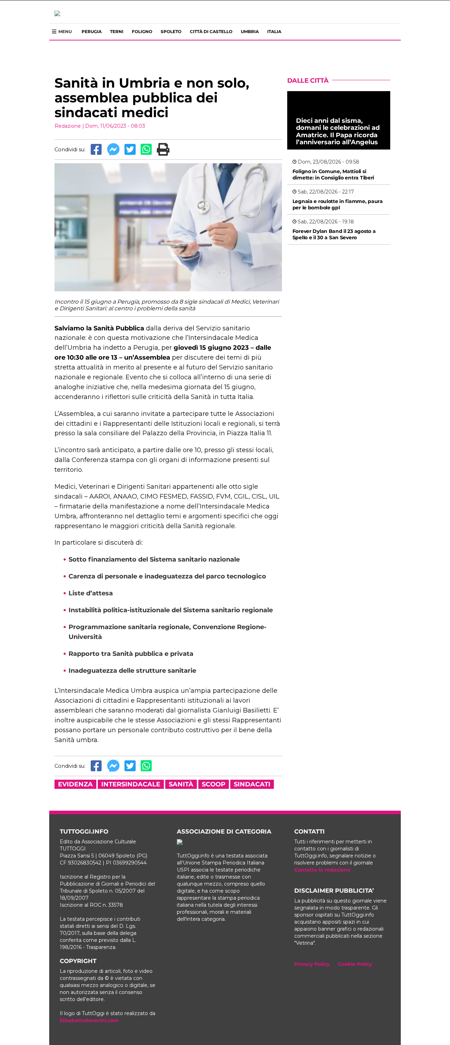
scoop (213, 784)
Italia (274, 31)
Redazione (67, 126)
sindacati (252, 784)
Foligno (142, 31)
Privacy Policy (311, 964)
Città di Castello (211, 31)
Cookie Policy (355, 964)
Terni (116, 31)
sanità (181, 784)
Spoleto (171, 31)
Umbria (250, 31)
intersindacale (130, 784)
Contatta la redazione (322, 870)
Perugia (92, 31)
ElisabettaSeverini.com (89, 1020)
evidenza (75, 784)
